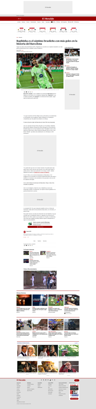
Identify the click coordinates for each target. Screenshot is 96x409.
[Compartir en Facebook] (26, 92)
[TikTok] (50, 380)
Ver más (25, 237)
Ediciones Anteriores (74, 398)
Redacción (47, 257)
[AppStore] (54, 380)
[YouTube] (48, 380)
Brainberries (27, 359)
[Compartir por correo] (28, 92)
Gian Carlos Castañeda (51, 312)
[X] (43, 380)
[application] (40, 280)
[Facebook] (41, 380)
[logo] (21, 380)
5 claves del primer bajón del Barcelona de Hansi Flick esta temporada (39, 122)
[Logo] (48, 19)
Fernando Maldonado (67, 312)
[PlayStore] (52, 380)
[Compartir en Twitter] (30, 92)
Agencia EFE (20, 50)
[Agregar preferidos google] (32, 92)
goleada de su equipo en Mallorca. (41, 172)
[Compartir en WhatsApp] (24, 92)
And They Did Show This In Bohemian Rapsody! (26, 372)
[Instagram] (45, 380)
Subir (76, 380)
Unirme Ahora (41, 226)
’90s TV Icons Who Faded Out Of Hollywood (67, 356)
